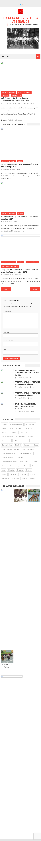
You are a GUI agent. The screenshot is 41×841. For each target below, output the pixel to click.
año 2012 (5, 432)
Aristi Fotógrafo (32, 262)
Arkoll (11, 428)
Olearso (28, 470)
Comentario (8, 311)
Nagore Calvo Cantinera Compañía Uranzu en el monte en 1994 (27, 372)
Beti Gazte (17, 441)
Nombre (6, 332)
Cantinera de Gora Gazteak (10, 449)
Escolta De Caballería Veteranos (20, 19)
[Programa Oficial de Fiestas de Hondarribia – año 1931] (7, 396)
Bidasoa (25, 441)
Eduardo (19, 103)
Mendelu (34, 466)
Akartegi (4, 424)
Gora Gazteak (24, 462)
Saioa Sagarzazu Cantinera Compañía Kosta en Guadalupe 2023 (19, 165)
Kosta (20, 161)
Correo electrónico (10, 341)
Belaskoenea (6, 441)
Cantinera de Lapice (28, 449)
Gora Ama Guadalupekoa (10, 266)
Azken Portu (28, 428)
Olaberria (20, 470)
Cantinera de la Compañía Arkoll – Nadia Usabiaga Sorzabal (25, 406)
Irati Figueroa (18, 120)
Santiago (32, 474)
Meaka (26, 466)
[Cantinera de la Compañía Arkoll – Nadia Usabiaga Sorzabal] (7, 407)
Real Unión (13, 474)
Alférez (20, 262)
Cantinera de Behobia (31, 445)
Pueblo (4, 474)
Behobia (30, 437)
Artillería (18, 428)
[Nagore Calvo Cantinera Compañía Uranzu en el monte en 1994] (7, 373)
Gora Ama (21, 457)
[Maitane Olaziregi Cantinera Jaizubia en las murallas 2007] (20, 196)
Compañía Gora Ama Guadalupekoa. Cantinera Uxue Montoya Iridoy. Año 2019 (20, 270)
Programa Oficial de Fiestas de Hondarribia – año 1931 (27, 394)
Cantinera (5, 95)
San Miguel (23, 474)
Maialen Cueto (16, 95)
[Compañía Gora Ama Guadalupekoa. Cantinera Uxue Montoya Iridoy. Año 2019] (20, 246)
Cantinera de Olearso (25, 453)
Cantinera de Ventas (8, 457)
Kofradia (4, 466)
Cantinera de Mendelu (9, 453)
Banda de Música (7, 437)
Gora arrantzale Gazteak (9, 462)
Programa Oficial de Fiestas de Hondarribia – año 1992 (27, 383)
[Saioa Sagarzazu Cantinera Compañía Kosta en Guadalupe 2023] (20, 143)
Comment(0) (30, 103)
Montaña (11, 470)
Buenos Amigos (7, 445)
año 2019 (23, 432)
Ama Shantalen (30, 424)
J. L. (19, 169)
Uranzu (24, 478)
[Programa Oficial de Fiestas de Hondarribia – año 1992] (7, 385)
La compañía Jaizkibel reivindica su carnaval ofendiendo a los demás (7, 289)
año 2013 (10, 120)
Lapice (19, 466)
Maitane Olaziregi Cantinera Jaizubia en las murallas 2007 (19, 217)
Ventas (32, 478)
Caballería (18, 445)
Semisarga (5, 478)
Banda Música (20, 437)
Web (5, 349)
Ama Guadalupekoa (24, 93)
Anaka (4, 428)
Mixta (3, 470)
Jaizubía (20, 214)
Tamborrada (15, 478)
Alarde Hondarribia (8, 93)
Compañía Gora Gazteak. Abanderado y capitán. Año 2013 (36, 289)
